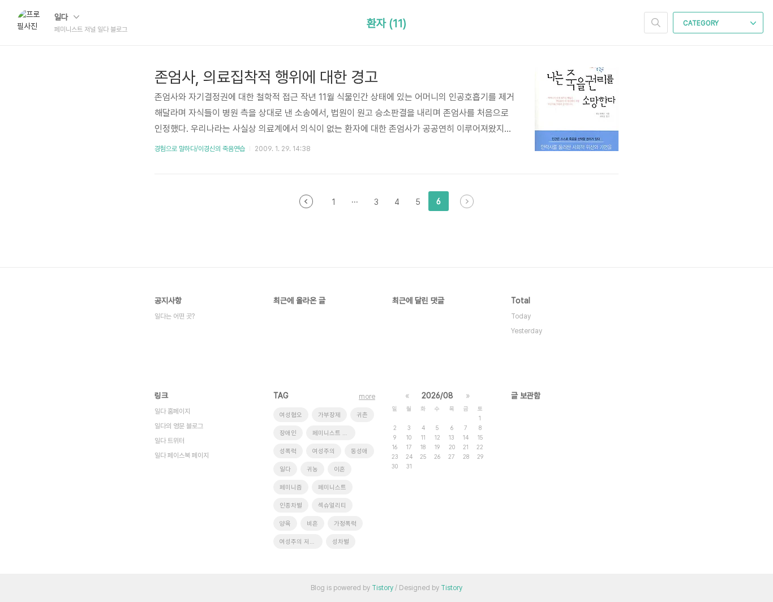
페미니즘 (291, 487)
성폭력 (288, 451)
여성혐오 (291, 415)
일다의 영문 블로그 (178, 426)
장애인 (288, 433)
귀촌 (362, 415)
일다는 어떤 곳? (174, 316)
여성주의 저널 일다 (301, 541)
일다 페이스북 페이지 (181, 455)
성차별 (340, 541)
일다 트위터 (169, 441)
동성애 (359, 451)
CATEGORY (701, 23)
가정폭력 (345, 523)
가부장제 (329, 415)
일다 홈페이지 (172, 411)
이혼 (339, 469)
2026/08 (437, 395)
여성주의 (323, 451)
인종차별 (291, 505)
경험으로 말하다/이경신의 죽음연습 (199, 149)
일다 (62, 17)
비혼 (312, 523)
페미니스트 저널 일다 (333, 433)
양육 (285, 523)
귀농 (312, 469)
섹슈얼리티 (332, 505)
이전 (306, 201)
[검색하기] (656, 22)
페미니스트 (332, 487)
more (367, 397)
